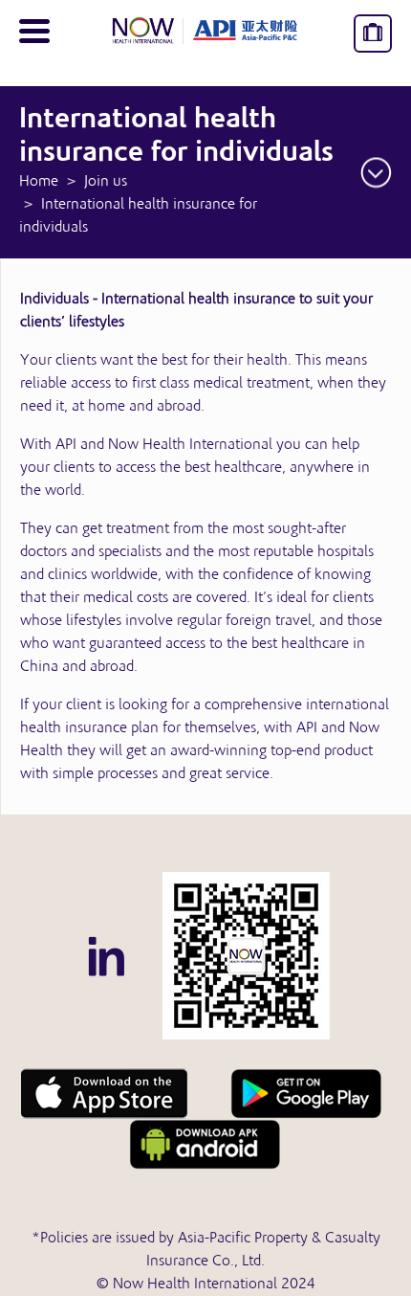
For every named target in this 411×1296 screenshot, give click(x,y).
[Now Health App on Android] (306, 1094)
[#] (246, 956)
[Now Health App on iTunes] (104, 1094)
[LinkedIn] (106, 956)
